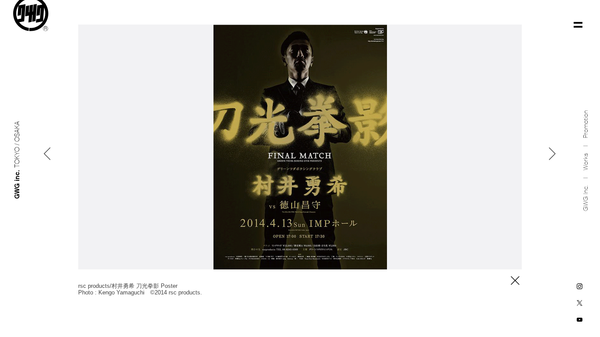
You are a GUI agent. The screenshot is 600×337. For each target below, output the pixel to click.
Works (585, 161)
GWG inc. (585, 198)
